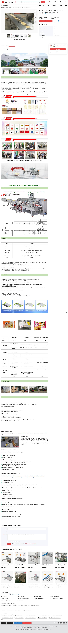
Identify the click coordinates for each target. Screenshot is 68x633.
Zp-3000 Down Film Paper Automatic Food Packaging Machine (19, 585)
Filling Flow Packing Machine (42, 617)
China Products (17, 626)
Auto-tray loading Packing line (39, 598)
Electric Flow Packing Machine (30, 617)
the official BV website (25, 433)
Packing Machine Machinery (57, 615)
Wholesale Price (40, 626)
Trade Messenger (18, 622)
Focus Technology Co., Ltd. (26, 629)
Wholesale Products (34, 626)
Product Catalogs (16, 594)
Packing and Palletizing (21, 596)
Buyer (44, 5)
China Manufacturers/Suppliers (25, 626)
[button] (39, 2)
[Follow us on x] (60, 622)
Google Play (10, 622)
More (2, 619)
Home (2, 7)
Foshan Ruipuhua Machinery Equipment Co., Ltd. (50, 12)
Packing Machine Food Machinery (7, 617)
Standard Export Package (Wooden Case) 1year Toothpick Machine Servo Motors (61, 565)
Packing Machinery (15, 7)
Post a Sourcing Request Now (30, 543)
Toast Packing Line (4, 596)
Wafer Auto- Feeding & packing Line (23, 598)
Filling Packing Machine (26, 610)
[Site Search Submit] (43, 2)
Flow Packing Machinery (19, 617)
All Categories (4, 5)
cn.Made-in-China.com (44, 627)
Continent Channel (46, 626)
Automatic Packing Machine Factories (31, 615)
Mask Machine (36, 600)
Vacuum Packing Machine (6, 610)
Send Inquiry (46, 20)
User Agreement (40, 629)
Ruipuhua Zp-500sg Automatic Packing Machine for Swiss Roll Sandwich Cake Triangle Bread (47, 565)
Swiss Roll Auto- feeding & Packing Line (56, 598)
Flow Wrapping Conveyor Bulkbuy (54, 617)
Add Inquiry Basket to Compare (19, 39)
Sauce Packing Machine (17, 610)
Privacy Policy (50, 629)
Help (48, 5)
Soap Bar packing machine (5, 600)
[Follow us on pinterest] (64, 622)
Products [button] (18, 2)
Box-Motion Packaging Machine (23, 600)
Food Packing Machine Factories (44, 615)
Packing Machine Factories (6, 615)
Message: (5, 534)
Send (9, 543)
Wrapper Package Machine (15, 477)
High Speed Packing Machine (25, 477)
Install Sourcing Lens (27, 622)
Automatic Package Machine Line (26, 475)
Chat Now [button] (61, 20)
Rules (66, 5)
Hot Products (12, 626)
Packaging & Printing (7, 7)
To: (6, 531)
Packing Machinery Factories (18, 615)
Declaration (45, 629)
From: (6, 529)
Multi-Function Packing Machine (25, 7)
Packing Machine (11, 475)
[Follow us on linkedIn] (66, 622)
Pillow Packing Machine (36, 475)
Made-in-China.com (29, 627)
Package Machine (34, 477)
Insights (56, 626)
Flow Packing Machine (37, 596)
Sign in (66, 2)
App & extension (54, 5)
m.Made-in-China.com (36, 627)
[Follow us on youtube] (63, 622)
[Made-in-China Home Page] (7, 2)
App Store (4, 622)
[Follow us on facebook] (58, 622)
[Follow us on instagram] (61, 622)
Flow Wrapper (17, 475)
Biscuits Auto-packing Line (54, 596)
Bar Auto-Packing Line (4, 598)
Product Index (52, 626)
